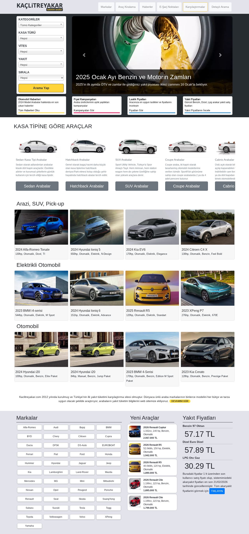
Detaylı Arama (220, 6)
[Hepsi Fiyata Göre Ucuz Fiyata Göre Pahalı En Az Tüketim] (42, 78)
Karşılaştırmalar (195, 6)
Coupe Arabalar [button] (186, 186)
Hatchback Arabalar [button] (87, 186)
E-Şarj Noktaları (169, 6)
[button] (84, 55)
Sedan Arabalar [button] (37, 186)
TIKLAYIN (217, 491)
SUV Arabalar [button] (136, 186)
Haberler (147, 6)
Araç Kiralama (127, 6)
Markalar (106, 6)
